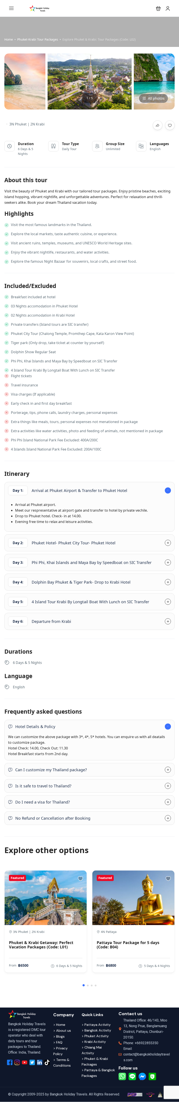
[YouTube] (24, 1062)
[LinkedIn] (39, 1062)
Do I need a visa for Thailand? (42, 802)
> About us (62, 1030)
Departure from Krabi (42, 621)
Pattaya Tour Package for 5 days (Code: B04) (128, 944)
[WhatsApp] (122, 1076)
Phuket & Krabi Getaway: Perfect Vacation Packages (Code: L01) (41, 944)
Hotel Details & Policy (35, 726)
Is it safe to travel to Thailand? (43, 785)
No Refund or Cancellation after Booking (52, 818)
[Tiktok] (47, 1062)
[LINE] (132, 1076)
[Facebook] (9, 1062)
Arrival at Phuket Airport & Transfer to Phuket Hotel (70, 490)
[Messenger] (142, 1076)
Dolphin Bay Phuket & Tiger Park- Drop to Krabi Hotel (72, 582)
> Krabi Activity (94, 1041)
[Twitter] (32, 1062)
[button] (158, 8)
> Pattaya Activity (96, 1024)
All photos (156, 98)
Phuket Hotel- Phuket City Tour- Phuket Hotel (64, 542)
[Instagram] (17, 1062)
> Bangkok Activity (96, 1030)
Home (8, 39)
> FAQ (57, 1042)
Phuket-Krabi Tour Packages (37, 39)
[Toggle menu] (167, 8)
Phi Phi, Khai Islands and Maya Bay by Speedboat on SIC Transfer (82, 562)
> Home (59, 1024)
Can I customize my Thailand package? (51, 769)
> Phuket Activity (95, 1036)
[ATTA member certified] (160, 1094)
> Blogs (59, 1036)
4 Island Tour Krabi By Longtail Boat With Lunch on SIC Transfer (81, 601)
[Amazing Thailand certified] (150, 1094)
